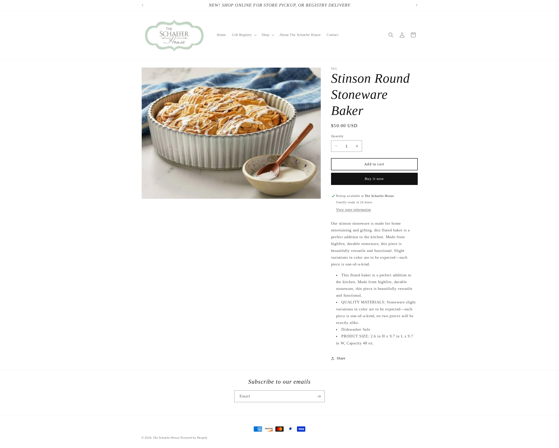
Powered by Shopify (194, 437)
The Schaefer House (166, 437)
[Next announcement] (416, 5)
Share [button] (341, 358)
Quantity (337, 136)
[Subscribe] (318, 396)
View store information (353, 210)
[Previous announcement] (142, 5)
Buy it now (374, 179)
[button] (244, 35)
